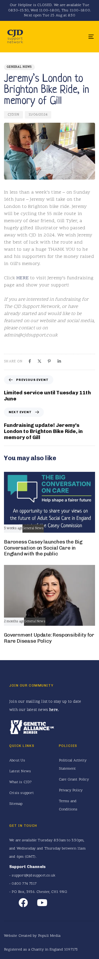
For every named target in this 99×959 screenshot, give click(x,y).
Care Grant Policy (74, 779)
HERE (22, 278)
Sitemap (15, 803)
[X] (39, 361)
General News (19, 67)
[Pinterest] (49, 361)
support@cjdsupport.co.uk (33, 875)
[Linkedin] (59, 361)
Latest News (20, 771)
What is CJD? (20, 782)
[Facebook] (30, 361)
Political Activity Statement (73, 764)
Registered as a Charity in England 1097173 (41, 949)
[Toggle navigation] (79, 36)
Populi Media (49, 935)
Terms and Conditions (68, 805)
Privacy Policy (71, 790)
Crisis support (21, 793)
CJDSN (13, 114)
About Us (17, 760)
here (53, 710)
